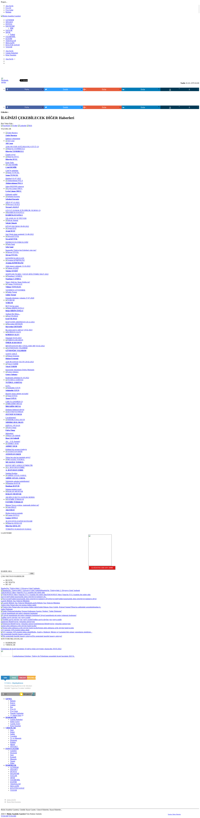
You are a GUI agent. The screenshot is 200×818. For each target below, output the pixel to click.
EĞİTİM (13, 782)
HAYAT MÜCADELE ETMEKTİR (19, 465)
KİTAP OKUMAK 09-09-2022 (17, 226)
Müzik (12, 744)
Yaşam (12, 761)
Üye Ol (8, 8)
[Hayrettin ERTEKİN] (14, 324)
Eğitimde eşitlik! (11, 194)
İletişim (13, 701)
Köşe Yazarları (15, 726)
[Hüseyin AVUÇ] (12, 157)
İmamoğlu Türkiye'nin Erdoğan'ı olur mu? (21, 250)
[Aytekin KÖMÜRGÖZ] (15, 260)
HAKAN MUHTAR (13, 494)
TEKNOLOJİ (15, 784)
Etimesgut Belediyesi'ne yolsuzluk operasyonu (18, 622)
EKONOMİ (14, 774)
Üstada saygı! (11, 155)
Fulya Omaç (10, 430)
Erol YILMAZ (11, 319)
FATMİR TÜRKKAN (14, 502)
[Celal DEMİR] (12, 165)
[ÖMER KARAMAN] (14, 340)
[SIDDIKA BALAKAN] (15, 420)
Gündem (13, 751)
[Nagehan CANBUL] (14, 276)
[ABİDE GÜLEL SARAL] (16, 475)
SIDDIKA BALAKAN (14, 422)
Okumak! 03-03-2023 (14, 338)
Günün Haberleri (16, 720)
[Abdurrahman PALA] (14, 181)
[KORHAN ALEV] (13, 332)
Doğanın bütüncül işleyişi (15, 410)
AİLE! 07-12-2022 (12, 202)
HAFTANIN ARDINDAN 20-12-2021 (20, 322)
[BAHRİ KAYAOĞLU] (15, 212)
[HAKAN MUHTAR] (14, 491)
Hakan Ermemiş (12, 359)
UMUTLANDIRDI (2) (14, 402)
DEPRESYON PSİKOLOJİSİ (17, 242)
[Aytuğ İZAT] (11, 228)
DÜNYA (13, 771)
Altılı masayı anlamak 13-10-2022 (18, 266)
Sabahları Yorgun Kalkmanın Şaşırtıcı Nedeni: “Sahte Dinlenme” (38, 611)
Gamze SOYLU (12, 518)
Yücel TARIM (11, 366)
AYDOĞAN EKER (13, 454)
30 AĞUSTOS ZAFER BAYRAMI (19, 521)
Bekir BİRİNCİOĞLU (14, 311)
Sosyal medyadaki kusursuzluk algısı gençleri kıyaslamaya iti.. (23, 597)
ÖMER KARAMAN (14, 343)
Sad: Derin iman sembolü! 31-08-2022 (20, 234)
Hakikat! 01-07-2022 (13, 178)
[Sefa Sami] (10, 244)
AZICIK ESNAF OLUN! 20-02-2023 (20, 362)
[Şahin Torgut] (11, 292)
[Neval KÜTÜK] (12, 236)
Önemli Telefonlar (16, 713)
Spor (12, 730)
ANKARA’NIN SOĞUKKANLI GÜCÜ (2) (22, 147)
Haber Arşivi (15, 722)
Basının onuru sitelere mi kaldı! (17, 394)
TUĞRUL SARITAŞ (14, 382)
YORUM (9, 303)
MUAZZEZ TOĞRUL (15, 462)
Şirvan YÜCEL (12, 255)
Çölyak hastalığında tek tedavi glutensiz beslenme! (19, 613)
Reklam (8, 12)
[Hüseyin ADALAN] (14, 523)
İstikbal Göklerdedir (13, 139)
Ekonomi (13, 740)
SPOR (12, 778)
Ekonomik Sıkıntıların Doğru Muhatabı (20, 370)
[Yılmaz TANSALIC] (14, 284)
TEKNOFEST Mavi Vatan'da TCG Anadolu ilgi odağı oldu (23, 592)
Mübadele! (9, 433)
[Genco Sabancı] (12, 372)
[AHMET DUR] (12, 444)
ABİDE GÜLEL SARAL (15, 478)
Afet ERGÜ (10, 510)
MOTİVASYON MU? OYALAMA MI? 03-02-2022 (25, 346)
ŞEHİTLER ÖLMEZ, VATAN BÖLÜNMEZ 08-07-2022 (27, 274)
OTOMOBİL (15, 780)
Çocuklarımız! (11, 418)
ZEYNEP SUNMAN (14, 414)
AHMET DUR (11, 446)
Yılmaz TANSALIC (13, 287)
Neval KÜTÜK (11, 239)
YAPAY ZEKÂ (11, 354)
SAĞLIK (13, 776)
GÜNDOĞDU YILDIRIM (16, 351)
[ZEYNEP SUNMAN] (14, 412)
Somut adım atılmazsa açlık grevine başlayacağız (18, 626)
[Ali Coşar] (10, 141)
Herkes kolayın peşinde (14, 513)
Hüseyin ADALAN (13, 526)
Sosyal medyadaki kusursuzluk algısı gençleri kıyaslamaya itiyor (73, 599)
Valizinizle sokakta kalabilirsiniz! (18, 481)
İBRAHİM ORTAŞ (13, 406)
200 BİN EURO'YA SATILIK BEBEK (20, 497)
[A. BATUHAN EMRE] (15, 467)
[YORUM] (10, 300)
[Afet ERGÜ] (11, 507)
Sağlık (12, 734)
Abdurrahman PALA (14, 183)
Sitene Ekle (16, 715)
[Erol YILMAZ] (12, 316)
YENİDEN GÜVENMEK (15, 290)
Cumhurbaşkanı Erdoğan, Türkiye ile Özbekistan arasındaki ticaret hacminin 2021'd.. (43, 656)
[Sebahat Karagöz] (13, 196)
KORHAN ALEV (13, 335)
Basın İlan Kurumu (14, 802)
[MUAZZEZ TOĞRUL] (15, 459)
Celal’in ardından (12, 170)
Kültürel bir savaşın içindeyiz (16, 449)
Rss (11, 707)
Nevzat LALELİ (12, 207)
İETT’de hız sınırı (12, 306)
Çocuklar (13, 736)
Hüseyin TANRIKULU (15, 151)
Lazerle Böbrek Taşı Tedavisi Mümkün (15, 601)
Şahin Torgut (11, 295)
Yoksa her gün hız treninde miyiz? (18, 457)
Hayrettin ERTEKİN (14, 327)
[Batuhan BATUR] (13, 483)
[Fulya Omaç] (11, 428)
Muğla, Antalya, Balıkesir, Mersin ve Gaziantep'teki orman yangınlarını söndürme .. (61, 632)
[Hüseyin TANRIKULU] (15, 149)
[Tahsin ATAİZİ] (12, 268)
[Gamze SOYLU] (12, 515)
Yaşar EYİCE (11, 398)
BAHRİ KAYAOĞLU (14, 215)
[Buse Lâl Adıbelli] (13, 436)
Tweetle (65, 89)
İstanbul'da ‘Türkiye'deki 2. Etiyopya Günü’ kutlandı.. (20, 588)
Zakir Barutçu (11, 135)
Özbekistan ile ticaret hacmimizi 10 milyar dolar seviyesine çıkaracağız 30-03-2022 (31, 649)
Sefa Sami (9, 247)
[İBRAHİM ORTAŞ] (14, 404)
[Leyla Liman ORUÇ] (14, 189)
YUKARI (4, 816)
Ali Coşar (9, 143)
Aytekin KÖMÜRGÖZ (14, 263)
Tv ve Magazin (15, 738)
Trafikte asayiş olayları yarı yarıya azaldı (15, 617)
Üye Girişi (9, 10)
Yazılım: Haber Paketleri (174, 814)
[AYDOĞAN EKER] (14, 451)
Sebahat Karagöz (12, 199)
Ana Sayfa (9, 6)
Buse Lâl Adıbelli (12, 438)
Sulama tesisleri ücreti (13, 489)
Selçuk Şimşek (11, 223)
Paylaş (27, 89)
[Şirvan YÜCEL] (12, 252)
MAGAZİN (14, 786)
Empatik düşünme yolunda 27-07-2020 (20, 298)
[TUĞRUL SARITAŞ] (14, 380)
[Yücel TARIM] (12, 364)
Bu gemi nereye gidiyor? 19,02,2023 (19, 330)
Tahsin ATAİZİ (12, 271)
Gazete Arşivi (15, 724)
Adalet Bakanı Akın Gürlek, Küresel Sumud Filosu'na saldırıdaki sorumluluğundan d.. (69, 607)
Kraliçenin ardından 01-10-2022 (17, 378)
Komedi (13, 757)
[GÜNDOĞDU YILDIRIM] (16, 348)
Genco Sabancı (11, 374)
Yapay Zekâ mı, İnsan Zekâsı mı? (18, 282)
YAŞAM (13, 790)
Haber (12, 732)
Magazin (13, 759)
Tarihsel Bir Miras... (13, 314)
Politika (13, 742)
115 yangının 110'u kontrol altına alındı (15, 630)
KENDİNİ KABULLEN (15, 258)
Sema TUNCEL (12, 175)
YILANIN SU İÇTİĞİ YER (16, 218)
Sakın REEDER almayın (15, 186)
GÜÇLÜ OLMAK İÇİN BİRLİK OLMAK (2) (23, 210)
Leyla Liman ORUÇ (14, 191)
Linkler (13, 705)
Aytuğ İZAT (10, 231)
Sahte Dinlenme (7, 609)
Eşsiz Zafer (10, 163)
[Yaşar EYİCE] (11, 396)
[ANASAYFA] (11, 16)
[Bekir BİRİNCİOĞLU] (15, 308)
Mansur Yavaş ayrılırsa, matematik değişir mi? (22, 505)
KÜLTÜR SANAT (17, 788)
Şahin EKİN (11, 800)
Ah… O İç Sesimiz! (13, 441)
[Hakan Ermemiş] (12, 356)
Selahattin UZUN (12, 390)
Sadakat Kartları (11, 473)
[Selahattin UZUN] (13, 388)
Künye (12, 703)
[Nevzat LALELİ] (13, 204)
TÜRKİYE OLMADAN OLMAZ (19, 529)
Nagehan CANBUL (13, 279)
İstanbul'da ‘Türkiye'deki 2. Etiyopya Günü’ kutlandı (60, 590)
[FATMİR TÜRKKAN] (15, 499)
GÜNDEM (14, 767)
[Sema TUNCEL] (12, 173)
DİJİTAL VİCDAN (13, 425)
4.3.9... (8, 386)
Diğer (12, 763)
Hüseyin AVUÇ (12, 159)
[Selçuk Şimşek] (12, 220)
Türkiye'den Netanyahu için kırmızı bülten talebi (18, 605)
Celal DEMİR (11, 167)
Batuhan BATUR (12, 486)
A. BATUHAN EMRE (14, 470)
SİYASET (14, 747)
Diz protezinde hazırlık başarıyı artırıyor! (16, 634)
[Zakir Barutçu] (12, 133)
